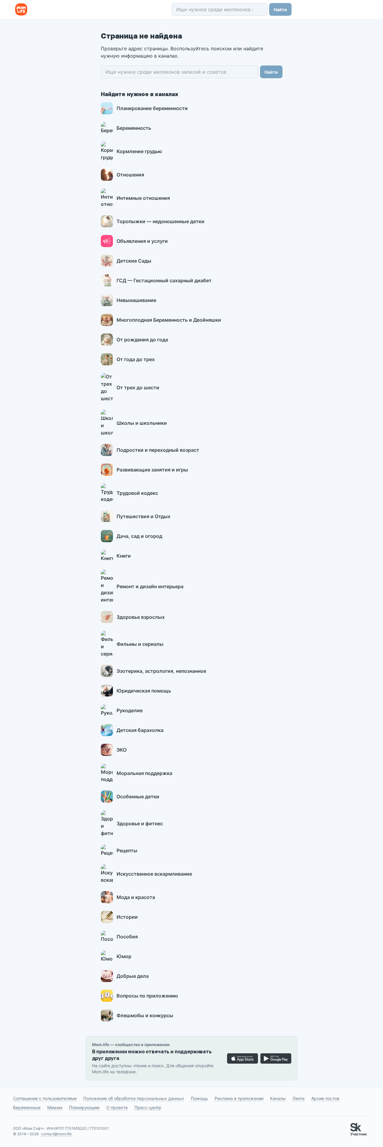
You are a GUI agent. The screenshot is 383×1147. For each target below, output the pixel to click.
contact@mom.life (56, 1134)
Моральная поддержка (144, 773)
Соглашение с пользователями (45, 1098)
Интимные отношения (143, 198)
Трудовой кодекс (137, 493)
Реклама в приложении (239, 1098)
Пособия (127, 937)
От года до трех (136, 359)
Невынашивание (136, 300)
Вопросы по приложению (147, 996)
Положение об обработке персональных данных (133, 1098)
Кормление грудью (139, 151)
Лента (298, 1098)
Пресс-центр (147, 1107)
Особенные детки (138, 796)
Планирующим (84, 1107)
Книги (124, 556)
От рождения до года (142, 340)
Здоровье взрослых (141, 617)
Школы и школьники (142, 423)
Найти (280, 9)
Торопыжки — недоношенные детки (160, 221)
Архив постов (325, 1098)
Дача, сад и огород (139, 536)
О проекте (117, 1107)
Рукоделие (130, 710)
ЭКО (122, 750)
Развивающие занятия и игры (152, 470)
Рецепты (127, 850)
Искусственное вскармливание (154, 874)
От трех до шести (138, 387)
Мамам (54, 1107)
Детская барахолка (140, 730)
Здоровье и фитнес (140, 823)
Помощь (199, 1098)
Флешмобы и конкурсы (145, 1015)
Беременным (27, 1107)
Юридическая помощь (144, 691)
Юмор (124, 956)
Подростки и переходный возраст (158, 450)
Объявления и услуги (142, 241)
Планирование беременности (152, 108)
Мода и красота (136, 897)
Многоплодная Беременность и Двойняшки (169, 320)
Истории (127, 917)
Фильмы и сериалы (140, 644)
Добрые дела (133, 976)
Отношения (130, 175)
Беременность (134, 128)
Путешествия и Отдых (143, 516)
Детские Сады (134, 261)
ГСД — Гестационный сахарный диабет (164, 280)
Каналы (278, 1098)
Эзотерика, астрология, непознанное (161, 671)
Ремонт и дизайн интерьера (150, 586)
